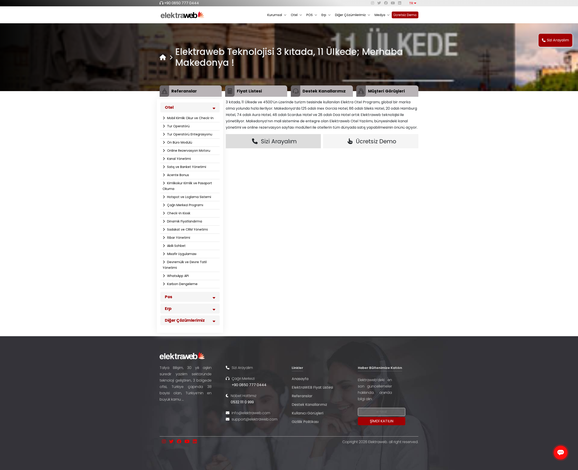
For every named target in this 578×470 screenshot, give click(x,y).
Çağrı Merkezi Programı (184, 205)
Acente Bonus (177, 175)
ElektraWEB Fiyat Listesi (312, 387)
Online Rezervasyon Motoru (188, 150)
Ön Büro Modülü (179, 142)
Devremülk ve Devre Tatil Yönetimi (185, 265)
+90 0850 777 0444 (181, 3)
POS (309, 15)
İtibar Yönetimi (178, 237)
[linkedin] (399, 3)
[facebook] (386, 3)
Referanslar (302, 396)
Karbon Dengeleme (182, 284)
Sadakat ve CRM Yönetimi (187, 229)
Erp (324, 15)
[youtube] (393, 3)
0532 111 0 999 (242, 402)
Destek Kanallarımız (309, 404)
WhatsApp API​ (177, 276)
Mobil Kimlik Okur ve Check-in (190, 118)
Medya (380, 15)
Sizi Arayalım (558, 40)
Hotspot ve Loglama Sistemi (188, 197)
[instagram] (372, 3)
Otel (294, 15)
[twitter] (379, 3)
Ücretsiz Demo (405, 15)
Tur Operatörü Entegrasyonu (189, 134)
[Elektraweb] (163, 57)
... (183, 399)
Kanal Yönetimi (178, 158)
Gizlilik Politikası (305, 421)
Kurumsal (274, 15)
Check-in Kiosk (178, 213)
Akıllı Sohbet (176, 245)
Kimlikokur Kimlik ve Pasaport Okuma (187, 186)
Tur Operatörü (178, 126)
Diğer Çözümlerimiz (350, 15)
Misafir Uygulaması (181, 254)
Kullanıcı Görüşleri (307, 413)
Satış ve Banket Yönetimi (186, 167)
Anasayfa (300, 378)
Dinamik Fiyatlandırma (184, 221)
